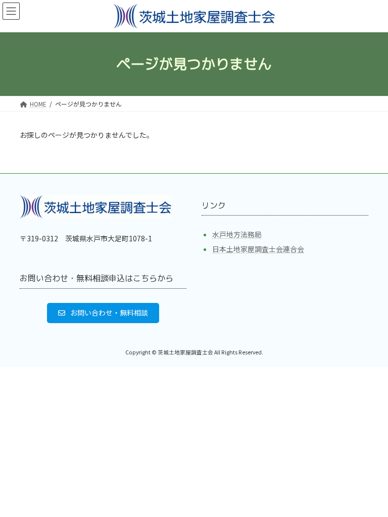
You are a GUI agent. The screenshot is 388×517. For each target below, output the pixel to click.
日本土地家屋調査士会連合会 (258, 249)
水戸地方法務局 (237, 234)
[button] (103, 312)
